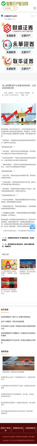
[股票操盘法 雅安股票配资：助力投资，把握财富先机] (9, 282)
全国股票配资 (30, 428)
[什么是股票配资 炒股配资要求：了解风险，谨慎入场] (9, 264)
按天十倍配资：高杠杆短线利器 (12, 321)
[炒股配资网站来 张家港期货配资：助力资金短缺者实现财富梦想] (28, 263)
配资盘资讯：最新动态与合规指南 (13, 372)
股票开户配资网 (5, 429)
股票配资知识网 (23, 440)
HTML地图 (30, 437)
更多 (32, 16)
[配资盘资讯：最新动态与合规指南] (18, 363)
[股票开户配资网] (14, 3)
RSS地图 (24, 437)
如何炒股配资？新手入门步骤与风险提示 (16, 317)
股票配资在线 (18, 428)
